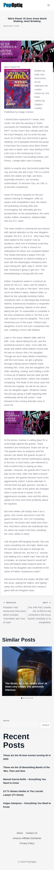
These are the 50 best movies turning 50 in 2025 (27, 757)
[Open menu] (48, 5)
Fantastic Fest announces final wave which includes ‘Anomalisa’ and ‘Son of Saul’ (14, 613)
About (20, 833)
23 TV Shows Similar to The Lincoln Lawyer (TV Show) (23, 793)
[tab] (21, 698)
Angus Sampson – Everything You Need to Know (27, 805)
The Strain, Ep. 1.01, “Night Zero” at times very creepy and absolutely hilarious (26, 686)
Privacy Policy (27, 843)
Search (6, 720)
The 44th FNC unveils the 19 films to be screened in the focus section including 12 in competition (39, 613)
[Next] (47, 671)
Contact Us (31, 833)
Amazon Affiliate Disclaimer (27, 838)
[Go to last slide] (6, 671)
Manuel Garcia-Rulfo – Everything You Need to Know (24, 781)
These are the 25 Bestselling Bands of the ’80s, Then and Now (26, 769)
